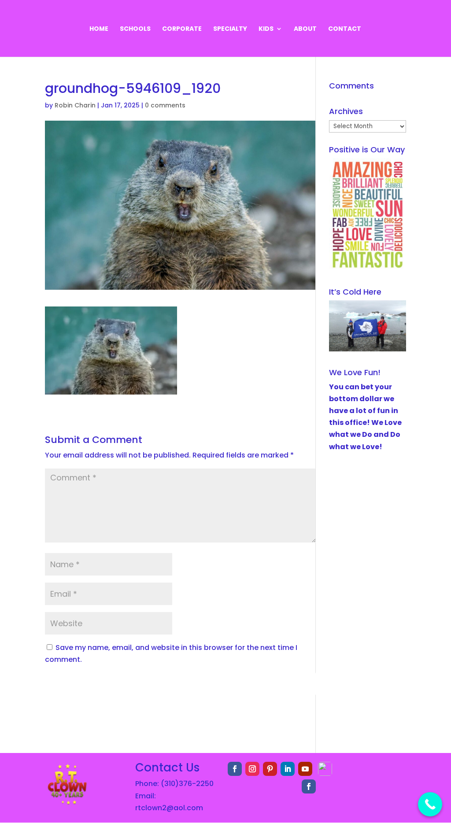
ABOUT (305, 29)
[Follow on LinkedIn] (288, 769)
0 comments (165, 105)
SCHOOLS (135, 29)
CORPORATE (182, 29)
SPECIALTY (230, 29)
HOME (98, 29)
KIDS (266, 29)
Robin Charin (75, 105)
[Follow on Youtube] (305, 769)
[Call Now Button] (430, 804)
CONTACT (344, 29)
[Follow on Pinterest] (270, 769)
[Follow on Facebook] (235, 769)
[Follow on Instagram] (252, 769)
